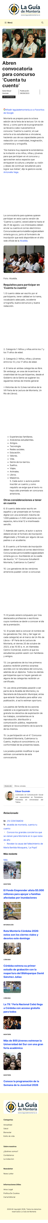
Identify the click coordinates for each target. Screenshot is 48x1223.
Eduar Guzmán (22, 791)
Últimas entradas (20, 786)
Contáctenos (8, 1155)
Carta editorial (9, 1197)
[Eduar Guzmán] (9, 800)
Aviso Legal (8, 1189)
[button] (42, 22)
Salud (5, 1128)
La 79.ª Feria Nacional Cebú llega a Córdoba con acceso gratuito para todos (23, 1008)
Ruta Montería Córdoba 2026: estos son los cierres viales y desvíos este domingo (21, 934)
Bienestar (7, 1132)
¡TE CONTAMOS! (8, 97)
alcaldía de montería (17, 824)
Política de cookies (11, 1193)
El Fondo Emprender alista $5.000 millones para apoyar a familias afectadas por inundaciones (23, 894)
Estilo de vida (8, 1136)
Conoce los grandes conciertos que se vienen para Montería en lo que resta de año (22, 836)
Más (5, 860)
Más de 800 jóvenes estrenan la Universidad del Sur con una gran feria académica (23, 1044)
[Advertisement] (24, 194)
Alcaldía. (24, 240)
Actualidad (7, 1125)
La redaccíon (8, 1159)
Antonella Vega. (11, 172)
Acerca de (8, 786)
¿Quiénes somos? (10, 1151)
